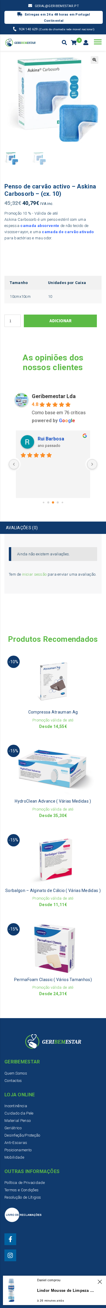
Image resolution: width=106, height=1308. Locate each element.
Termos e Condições (21, 1190)
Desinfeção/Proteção (22, 1135)
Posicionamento (18, 1150)
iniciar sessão (34, 574)
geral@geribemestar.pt (57, 6)
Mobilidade (14, 1157)
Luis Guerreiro (54, 439)
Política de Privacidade (24, 1182)
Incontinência (15, 1106)
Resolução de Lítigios (22, 1197)
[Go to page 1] (48, 502)
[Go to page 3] (58, 502)
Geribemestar (41, 1291)
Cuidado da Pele (19, 1113)
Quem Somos (15, 1073)
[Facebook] (10, 1239)
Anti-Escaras (15, 1142)
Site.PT (81, 1296)
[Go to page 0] (43, 502)
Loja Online (55, 1296)
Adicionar (60, 320)
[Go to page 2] (53, 502)
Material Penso (17, 1120)
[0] (74, 43)
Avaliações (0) (22, 527)
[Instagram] (10, 1255)
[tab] (53, 528)
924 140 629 (29, 29)
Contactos (13, 1080)
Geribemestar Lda (54, 396)
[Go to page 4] (62, 502)
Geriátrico (12, 1128)
